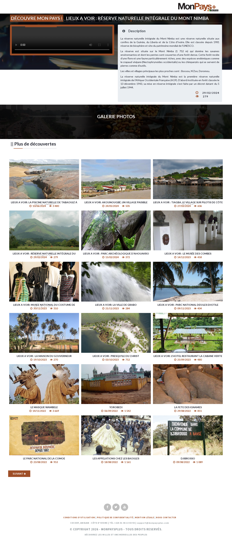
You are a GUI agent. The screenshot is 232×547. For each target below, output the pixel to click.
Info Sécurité (68, 20)
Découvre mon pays (41, 20)
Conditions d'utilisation (79, 517)
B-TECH (103, 20)
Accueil (18, 20)
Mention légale (144, 517)
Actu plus (88, 20)
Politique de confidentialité (115, 517)
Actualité (119, 20)
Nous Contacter (166, 517)
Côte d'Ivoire (142, 20)
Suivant (18, 473)
